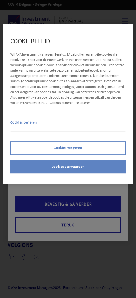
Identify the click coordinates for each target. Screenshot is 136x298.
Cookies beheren (23, 122)
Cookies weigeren (68, 147)
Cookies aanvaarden (68, 166)
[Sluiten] (118, 40)
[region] (68, 104)
